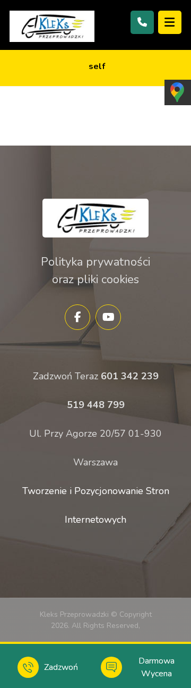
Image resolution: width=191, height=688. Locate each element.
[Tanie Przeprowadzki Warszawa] (52, 26)
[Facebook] (77, 317)
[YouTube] (108, 317)
